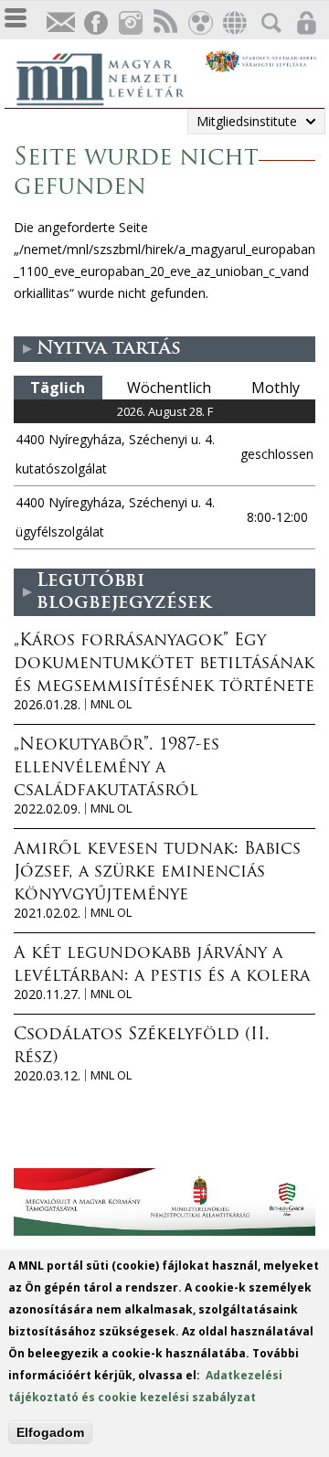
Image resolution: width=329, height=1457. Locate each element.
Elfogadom (50, 1432)
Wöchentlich (169, 388)
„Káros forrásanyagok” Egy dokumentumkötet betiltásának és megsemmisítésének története (164, 664)
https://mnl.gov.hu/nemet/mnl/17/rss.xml (164, 23)
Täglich (57, 388)
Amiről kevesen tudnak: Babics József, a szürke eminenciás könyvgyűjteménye (157, 873)
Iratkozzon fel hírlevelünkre (60, 23)
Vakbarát (199, 23)
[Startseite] (110, 77)
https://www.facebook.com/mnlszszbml (95, 23)
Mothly (275, 388)
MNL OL (111, 704)
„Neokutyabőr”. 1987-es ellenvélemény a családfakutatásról (116, 769)
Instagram (130, 23)
